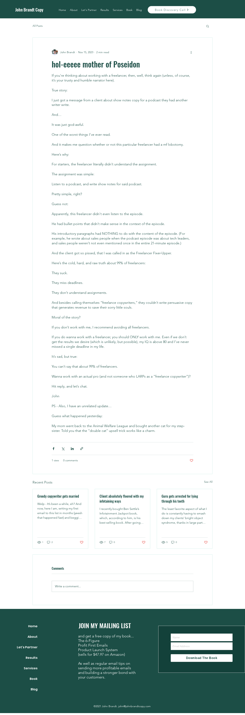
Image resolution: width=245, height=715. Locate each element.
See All (208, 481)
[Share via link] (81, 448)
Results (32, 658)
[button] (207, 26)
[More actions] (191, 52)
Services (31, 668)
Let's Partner (27, 647)
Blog (34, 689)
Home (33, 626)
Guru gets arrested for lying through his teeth (180, 499)
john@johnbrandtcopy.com (134, 706)
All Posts (38, 26)
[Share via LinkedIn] (72, 448)
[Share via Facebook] (53, 448)
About (33, 637)
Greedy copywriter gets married (58, 496)
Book (34, 679)
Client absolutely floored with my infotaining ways (122, 499)
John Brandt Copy (29, 9)
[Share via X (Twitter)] (63, 448)
